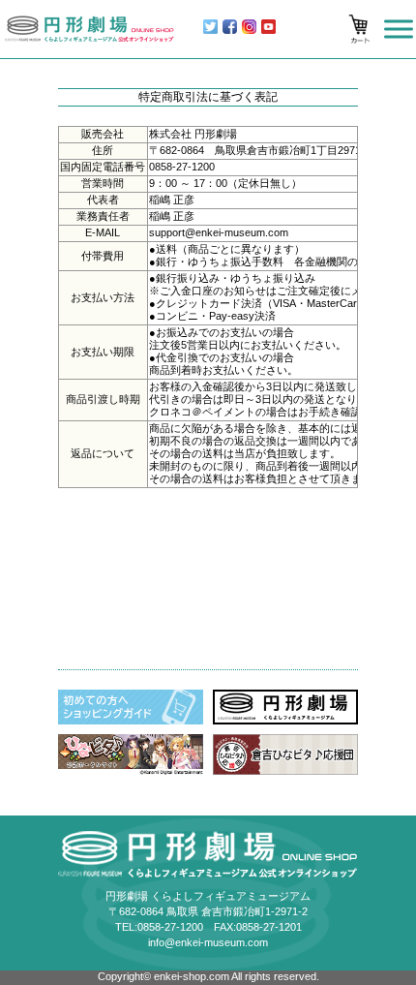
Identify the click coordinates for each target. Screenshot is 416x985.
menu (398, 29)
